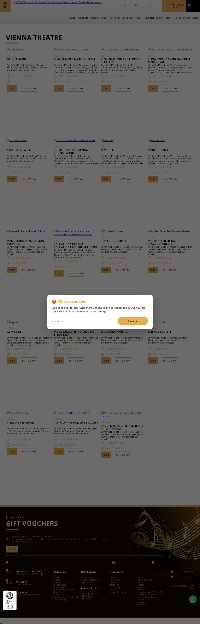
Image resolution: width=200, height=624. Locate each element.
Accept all (133, 321)
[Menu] (15, 592)
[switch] (10, 607)
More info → (57, 321)
